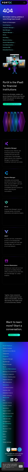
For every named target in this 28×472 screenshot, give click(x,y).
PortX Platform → (7, 25)
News (4, 434)
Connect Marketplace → (9, 42)
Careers (5, 431)
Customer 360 (6, 390)
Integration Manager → (9, 27)
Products (5, 356)
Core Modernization (8, 387)
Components (6, 353)
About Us (5, 426)
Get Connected (7, 416)
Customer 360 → (7, 47)
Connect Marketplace (9, 369)
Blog (4, 400)
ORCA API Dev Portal (8, 413)
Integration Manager (8, 359)
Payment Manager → (8, 32)
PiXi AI (4, 367)
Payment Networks (7, 379)
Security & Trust (7, 428)
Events (4, 436)
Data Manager (6, 361)
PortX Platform (7, 345)
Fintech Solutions (7, 395)
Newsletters (6, 408)
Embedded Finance (8, 392)
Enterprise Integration (8, 374)
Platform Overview (7, 348)
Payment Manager (7, 364)
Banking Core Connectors (9, 371)
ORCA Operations (7, 382)
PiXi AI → (5, 35)
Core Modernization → (8, 45)
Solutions (6, 385)
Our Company (7, 423)
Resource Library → (8, 40)
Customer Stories (7, 402)
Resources (6, 397)
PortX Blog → (6, 37)
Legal (4, 439)
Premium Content (7, 405)
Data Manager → (7, 30)
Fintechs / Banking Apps (9, 376)
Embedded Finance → (8, 49)
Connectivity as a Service (9, 351)
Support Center (7, 410)
